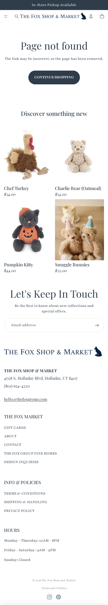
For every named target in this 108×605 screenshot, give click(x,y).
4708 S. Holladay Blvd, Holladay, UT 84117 (41, 378)
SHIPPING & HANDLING (25, 502)
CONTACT (12, 444)
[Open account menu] (90, 16)
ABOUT (10, 436)
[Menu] (6, 16)
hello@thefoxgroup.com (25, 399)
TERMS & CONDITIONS (24, 493)
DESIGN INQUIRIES (21, 462)
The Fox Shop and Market (59, 580)
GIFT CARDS (15, 427)
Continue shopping (54, 77)
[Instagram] (49, 597)
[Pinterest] (59, 597)
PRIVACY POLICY (19, 510)
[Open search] (16, 16)
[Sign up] (97, 325)
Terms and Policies (54, 588)
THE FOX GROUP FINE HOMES (30, 453)
